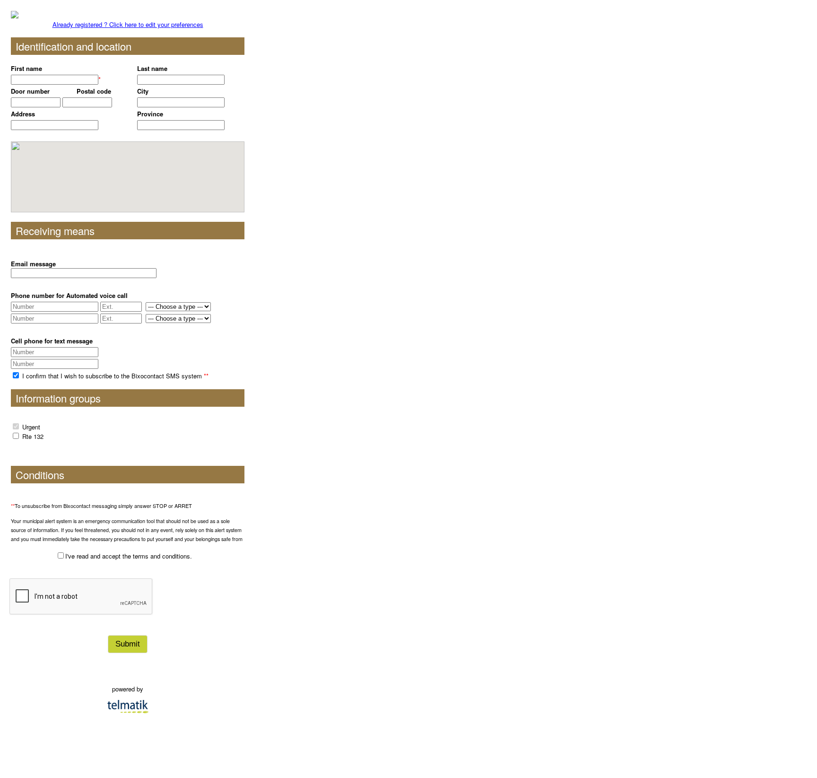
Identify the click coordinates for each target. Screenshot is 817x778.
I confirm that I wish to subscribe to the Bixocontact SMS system (114, 375)
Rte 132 (32, 436)
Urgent (31, 426)
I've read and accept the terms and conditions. (128, 555)
